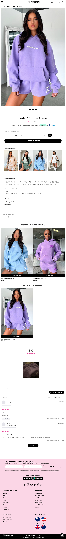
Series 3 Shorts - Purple (14, 6)
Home (3, 6)
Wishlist (37, 507)
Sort (49, 397)
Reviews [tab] (5, 388)
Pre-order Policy (39, 502)
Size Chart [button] (7, 199)
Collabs (5, 521)
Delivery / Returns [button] (10, 202)
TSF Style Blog (7, 517)
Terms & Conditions (40, 504)
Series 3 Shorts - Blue (7, 278)
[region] (31, 370)
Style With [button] (8, 205)
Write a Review (57, 392)
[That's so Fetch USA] (44, 519)
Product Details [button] (9, 178)
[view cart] (62, 2)
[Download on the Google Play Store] (38, 479)
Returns (5, 500)
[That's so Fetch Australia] (38, 519)
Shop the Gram (7, 519)
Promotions (6, 507)
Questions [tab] (13, 388)
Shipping (5, 493)
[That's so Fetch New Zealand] (44, 527)
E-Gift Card (37, 497)
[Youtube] (31, 485)
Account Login (38, 493)
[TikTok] (25, 485)
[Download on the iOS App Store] (28, 479)
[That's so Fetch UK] (38, 527)
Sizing (5, 495)
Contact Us (6, 509)
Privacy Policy (38, 500)
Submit (52, 466)
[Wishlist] (59, 2)
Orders (5, 497)
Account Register (39, 495)
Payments (6, 502)
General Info (6, 504)
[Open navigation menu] (2, 2)
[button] (55, 2)
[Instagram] (28, 485)
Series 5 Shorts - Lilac (39, 278)
